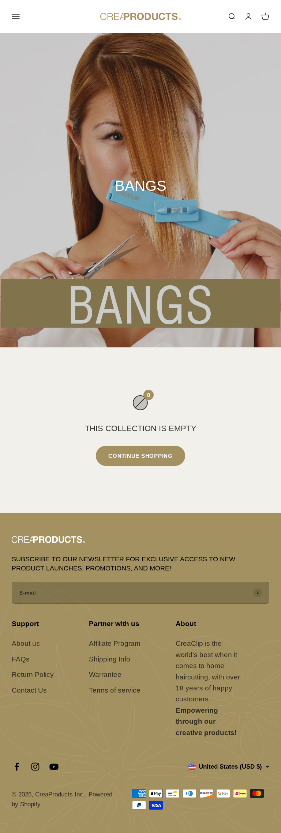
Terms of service (114, 690)
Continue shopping (140, 456)
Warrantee (105, 674)
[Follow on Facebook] (17, 767)
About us (26, 643)
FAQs (21, 659)
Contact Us (29, 690)
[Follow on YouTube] (54, 767)
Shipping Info (109, 659)
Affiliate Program (114, 643)
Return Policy (33, 674)
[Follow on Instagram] (35, 767)
